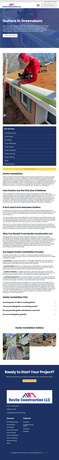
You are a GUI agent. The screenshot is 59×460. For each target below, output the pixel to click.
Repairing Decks (10, 164)
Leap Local (45, 453)
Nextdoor (26, 431)
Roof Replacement (10, 133)
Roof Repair (8, 140)
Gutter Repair (9, 136)
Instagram (26, 429)
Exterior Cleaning (10, 154)
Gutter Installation (10, 150)
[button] (29, 302)
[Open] (38, 5)
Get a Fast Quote (49, 5)
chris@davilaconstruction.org (16, 413)
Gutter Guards (9, 147)
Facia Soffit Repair (10, 143)
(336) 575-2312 (11, 409)
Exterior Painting (10, 157)
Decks (6, 160)
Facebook (26, 422)
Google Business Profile (28, 425)
